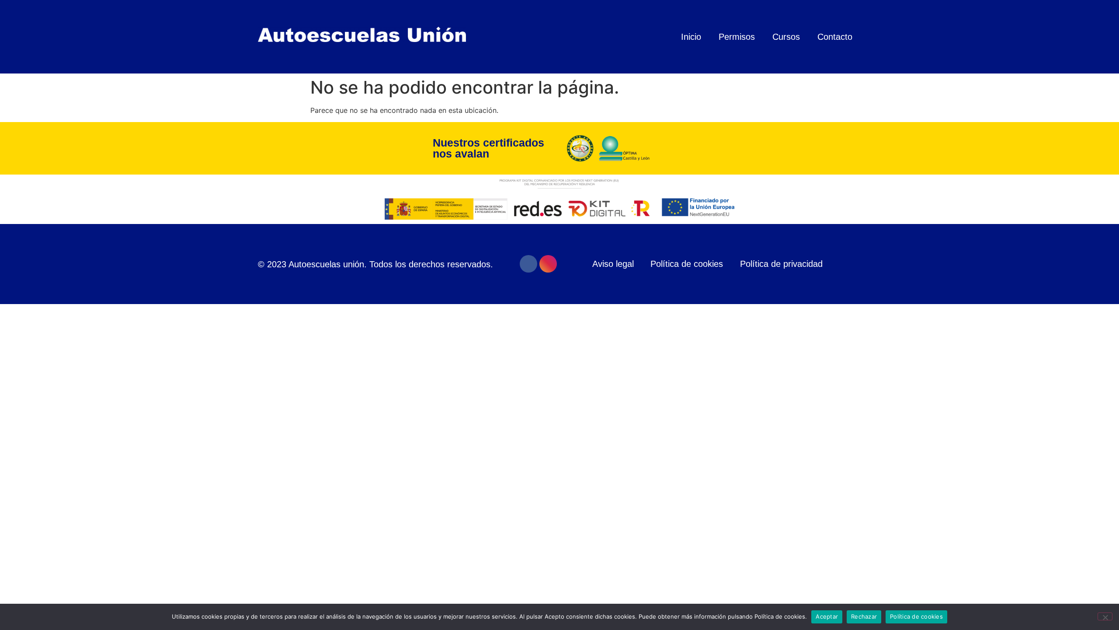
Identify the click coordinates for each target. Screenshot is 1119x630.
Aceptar (827, 616)
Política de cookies (916, 616)
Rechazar (864, 616)
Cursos (786, 37)
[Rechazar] (1105, 616)
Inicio (691, 37)
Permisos (737, 37)
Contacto (834, 37)
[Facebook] (528, 264)
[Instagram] (548, 264)
